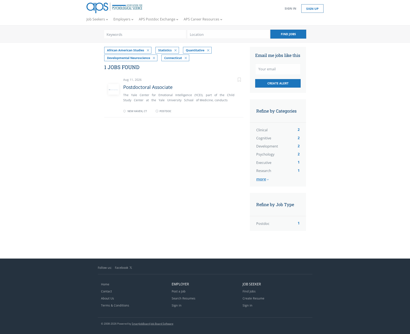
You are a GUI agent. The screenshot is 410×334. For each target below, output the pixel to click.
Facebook (121, 268)
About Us (107, 298)
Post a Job (179, 291)
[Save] (235, 80)
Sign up (312, 9)
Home (105, 284)
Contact (106, 291)
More (261, 179)
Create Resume (253, 298)
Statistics (165, 50)
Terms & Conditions (115, 305)
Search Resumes (183, 298)
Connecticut (173, 58)
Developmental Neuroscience (128, 58)
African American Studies (125, 50)
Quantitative (195, 50)
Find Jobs (288, 34)
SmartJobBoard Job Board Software (152, 323)
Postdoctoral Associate (148, 87)
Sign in (290, 8)
